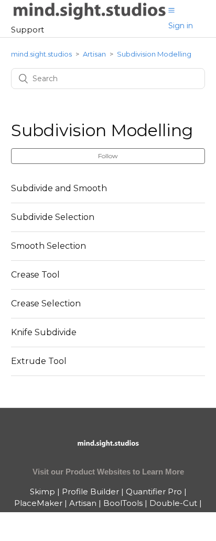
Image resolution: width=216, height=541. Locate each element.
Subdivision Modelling (154, 54)
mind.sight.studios (41, 54)
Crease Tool (35, 275)
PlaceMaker (38, 503)
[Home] (90, 18)
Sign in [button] (180, 25)
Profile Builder (90, 491)
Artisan (94, 54)
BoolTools (123, 503)
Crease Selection (46, 303)
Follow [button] (108, 156)
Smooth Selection (48, 246)
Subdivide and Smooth (59, 188)
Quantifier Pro (154, 491)
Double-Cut (173, 503)
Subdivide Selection (52, 217)
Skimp (42, 491)
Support (27, 30)
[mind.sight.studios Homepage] (108, 452)
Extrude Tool (39, 361)
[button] (171, 10)
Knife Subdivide (44, 332)
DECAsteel (108, 515)
